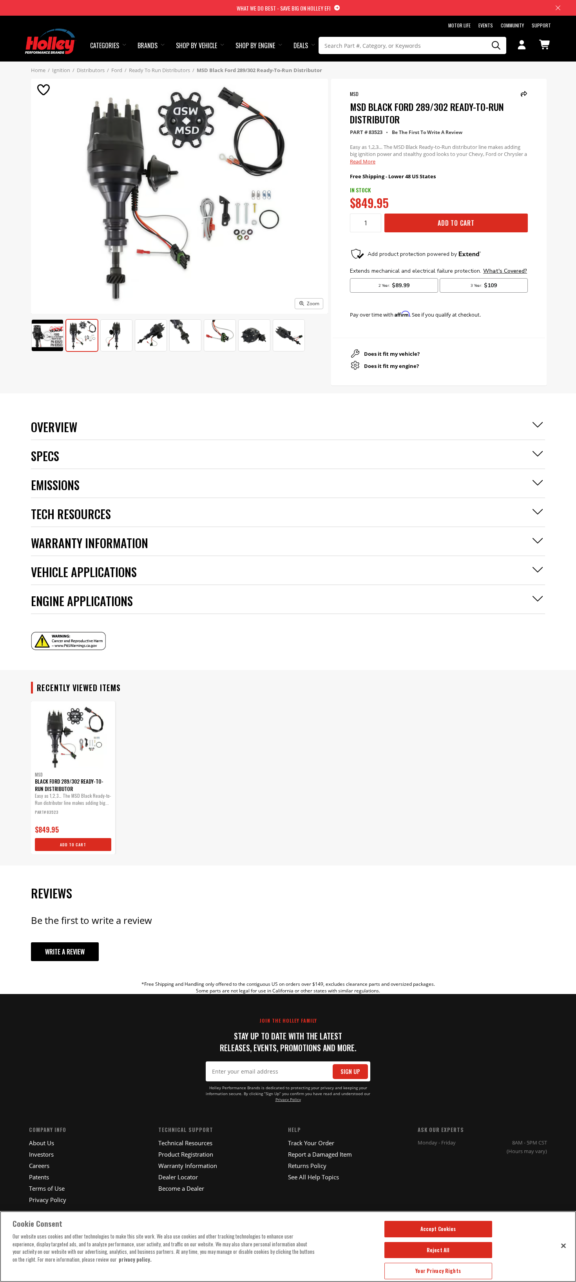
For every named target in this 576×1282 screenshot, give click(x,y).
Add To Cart (456, 223)
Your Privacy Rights (437, 1271)
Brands (148, 45)
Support (541, 25)
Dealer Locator (178, 1177)
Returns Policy (307, 1166)
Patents (39, 1177)
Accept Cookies (438, 1229)
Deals (300, 45)
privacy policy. (135, 1259)
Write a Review (65, 951)
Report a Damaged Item (320, 1154)
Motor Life (459, 25)
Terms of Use (47, 1188)
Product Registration (185, 1154)
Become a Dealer (181, 1188)
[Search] (496, 45)
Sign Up (350, 1071)
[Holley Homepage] (50, 34)
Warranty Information (187, 1166)
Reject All (438, 1250)
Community (512, 25)
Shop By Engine (255, 45)
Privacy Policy (288, 1099)
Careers (39, 1166)
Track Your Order (311, 1143)
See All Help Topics (313, 1177)
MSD (354, 94)
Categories (104, 45)
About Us (41, 1143)
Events (485, 25)
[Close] (563, 1245)
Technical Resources (185, 1143)
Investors (41, 1154)
